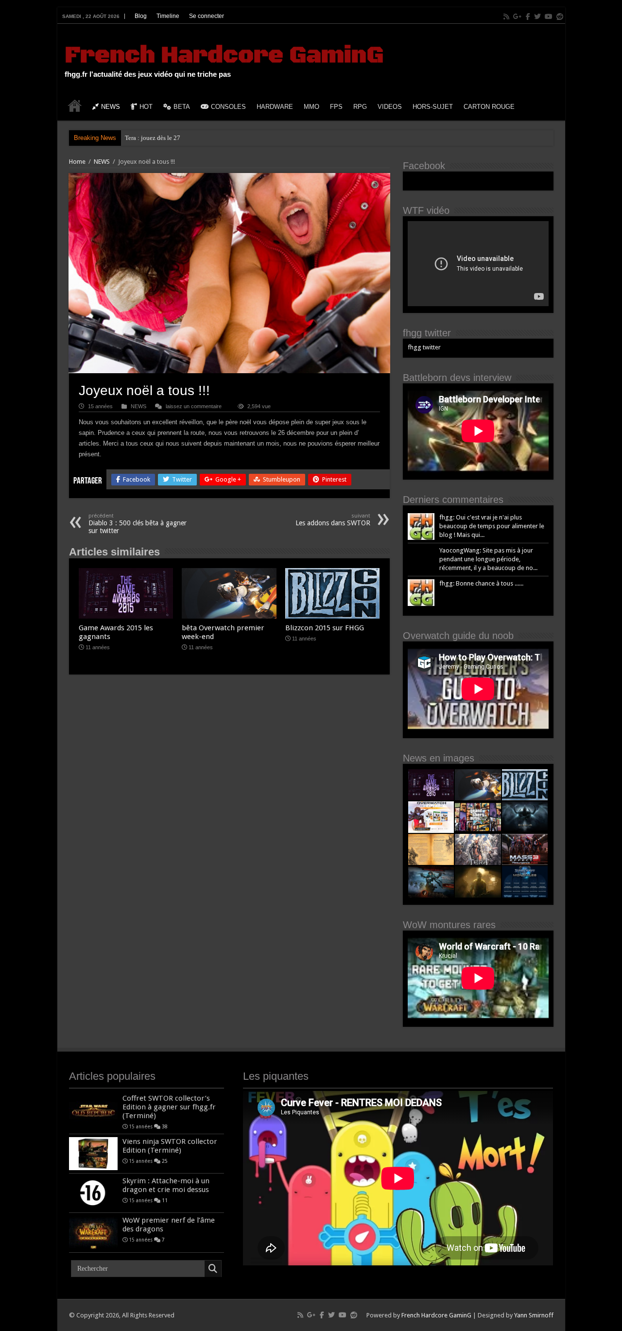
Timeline (167, 16)
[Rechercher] (213, 1269)
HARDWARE (275, 106)
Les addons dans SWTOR (332, 520)
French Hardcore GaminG (224, 55)
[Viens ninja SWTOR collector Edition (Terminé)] (93, 1153)
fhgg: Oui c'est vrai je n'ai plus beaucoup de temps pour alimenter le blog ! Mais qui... (491, 526)
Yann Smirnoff (533, 1315)
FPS (336, 106)
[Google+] (517, 16)
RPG (360, 106)
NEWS (110, 106)
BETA (181, 106)
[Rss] (506, 16)
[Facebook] (528, 16)
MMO (311, 106)
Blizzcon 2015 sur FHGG (324, 627)
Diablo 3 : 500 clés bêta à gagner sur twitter (137, 524)
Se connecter (206, 16)
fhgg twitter (427, 333)
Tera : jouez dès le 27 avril (159, 137)
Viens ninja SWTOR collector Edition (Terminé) (169, 1146)
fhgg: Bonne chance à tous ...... (481, 583)
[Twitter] (537, 16)
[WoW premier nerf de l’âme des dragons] (93, 1232)
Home (77, 161)
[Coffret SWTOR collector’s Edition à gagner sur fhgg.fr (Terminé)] (93, 1110)
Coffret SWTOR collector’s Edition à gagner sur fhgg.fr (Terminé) (169, 1107)
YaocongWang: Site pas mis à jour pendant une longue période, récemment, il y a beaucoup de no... (488, 559)
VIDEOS (390, 106)
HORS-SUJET (433, 106)
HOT (146, 106)
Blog (141, 16)
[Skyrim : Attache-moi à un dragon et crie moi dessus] (93, 1193)
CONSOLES (228, 106)
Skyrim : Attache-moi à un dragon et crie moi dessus (165, 1185)
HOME (74, 105)
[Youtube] (548, 16)
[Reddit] (559, 16)
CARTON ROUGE (489, 106)
